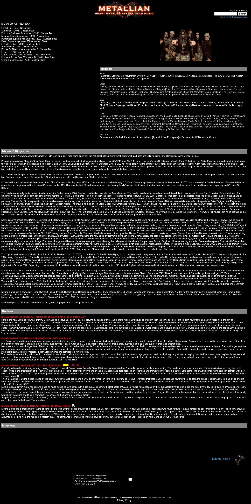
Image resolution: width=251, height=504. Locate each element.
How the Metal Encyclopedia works (233, 17)
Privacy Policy (124, 500)
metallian (94, 497)
